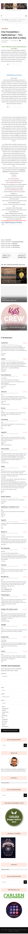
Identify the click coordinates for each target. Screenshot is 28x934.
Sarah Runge (4, 419)
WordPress (17, 931)
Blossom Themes (23, 929)
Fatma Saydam (5, 448)
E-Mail (3, 693)
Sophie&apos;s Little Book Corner (10, 507)
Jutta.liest (3, 565)
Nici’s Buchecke (16, 247)
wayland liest (4, 342)
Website (2, 700)
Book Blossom (4, 576)
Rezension (9, 279)
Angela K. (3, 520)
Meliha (3, 466)
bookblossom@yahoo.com (6, 591)
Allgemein (5, 28)
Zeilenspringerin (5, 595)
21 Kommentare (4, 42)
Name (2, 687)
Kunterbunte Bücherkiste (18, 241)
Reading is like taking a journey (9, 609)
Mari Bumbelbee (5, 548)
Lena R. (3, 651)
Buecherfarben (5, 40)
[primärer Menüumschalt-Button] (1, 15)
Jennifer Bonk (4, 637)
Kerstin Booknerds (6, 375)
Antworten (25, 342)
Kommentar (3, 673)
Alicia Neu (4, 391)
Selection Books (16, 245)
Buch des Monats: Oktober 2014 (9, 300)
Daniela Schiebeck (6, 496)
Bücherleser (14, 243)
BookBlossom (7, 589)
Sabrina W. (4, 531)
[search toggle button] (26, 16)
